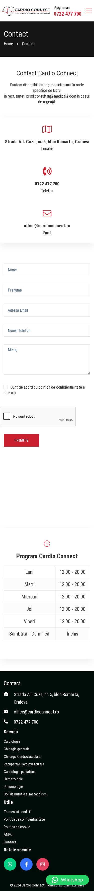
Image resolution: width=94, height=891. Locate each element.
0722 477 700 (67, 14)
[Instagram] (42, 864)
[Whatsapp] (10, 864)
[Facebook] (26, 864)
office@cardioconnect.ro (47, 225)
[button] (67, 880)
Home (8, 43)
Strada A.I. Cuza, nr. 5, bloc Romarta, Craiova (47, 141)
